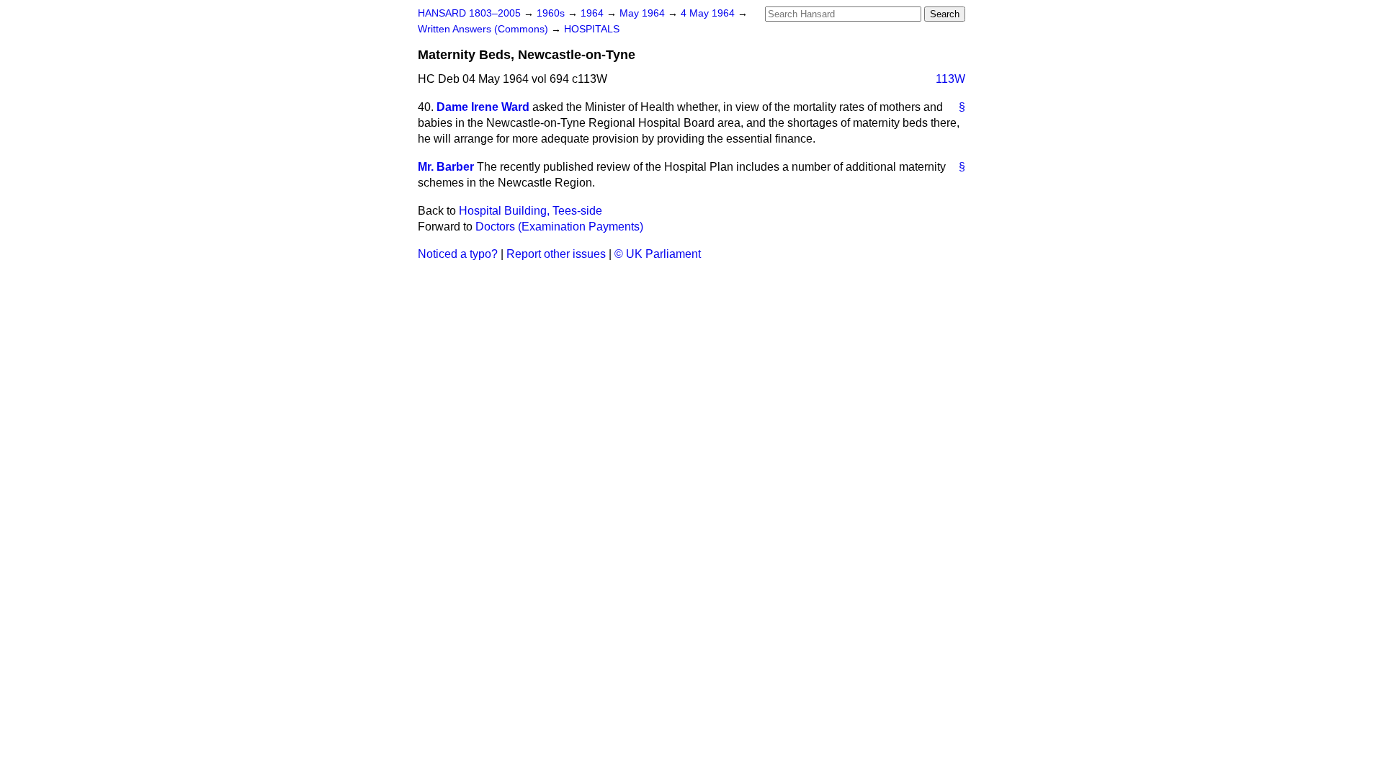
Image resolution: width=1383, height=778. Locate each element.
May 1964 (643, 13)
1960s (552, 13)
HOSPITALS (591, 29)
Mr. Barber (446, 167)
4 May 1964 (709, 13)
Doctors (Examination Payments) (559, 226)
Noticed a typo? (458, 254)
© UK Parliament (657, 254)
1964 (594, 13)
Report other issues (556, 254)
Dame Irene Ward (483, 107)
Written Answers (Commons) (484, 29)
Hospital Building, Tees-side (530, 211)
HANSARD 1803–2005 (469, 13)
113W (950, 79)
